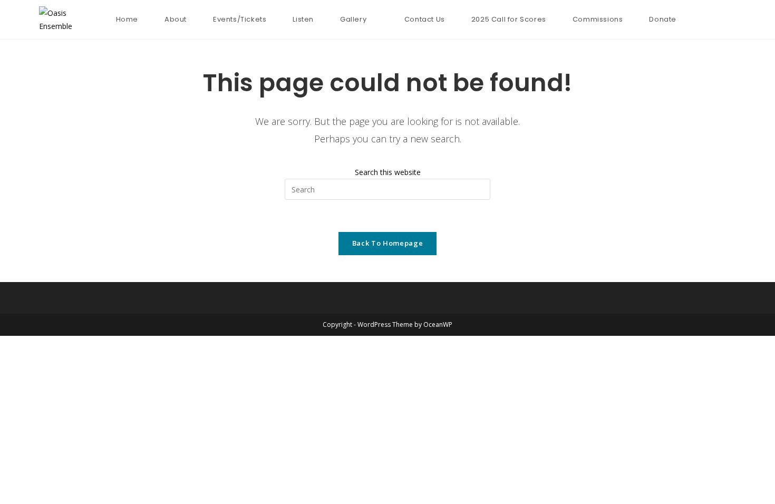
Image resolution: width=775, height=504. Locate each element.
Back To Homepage (387, 243)
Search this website (388, 172)
